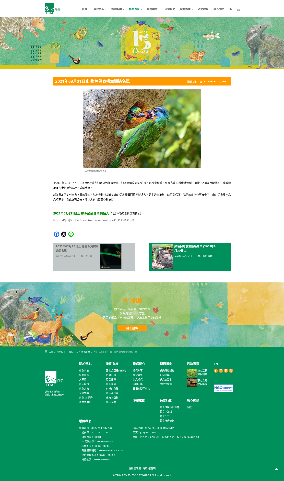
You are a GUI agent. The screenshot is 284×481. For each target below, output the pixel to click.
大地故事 (84, 393)
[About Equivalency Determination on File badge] (223, 388)
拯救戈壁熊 (166, 384)
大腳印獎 (138, 384)
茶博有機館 (112, 388)
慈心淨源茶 (112, 393)
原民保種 (111, 379)
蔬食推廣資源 (167, 420)
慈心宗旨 (84, 370)
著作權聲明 (149, 468)
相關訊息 (84, 375)
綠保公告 (73, 351)
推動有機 (117, 9)
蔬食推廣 (185, 9)
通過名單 (85, 351)
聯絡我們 (85, 421)
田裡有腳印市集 (141, 388)
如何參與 (165, 375)
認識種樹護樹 (167, 370)
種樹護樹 (152, 9)
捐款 (189, 407)
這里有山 (111, 375)
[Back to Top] (276, 469)
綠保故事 (138, 370)
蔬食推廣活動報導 (169, 407)
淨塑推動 (170, 9)
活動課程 (203, 9)
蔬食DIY (164, 416)
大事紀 (82, 379)
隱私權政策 (135, 468)
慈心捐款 (218, 9)
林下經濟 (111, 384)
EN (230, 9)
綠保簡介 (139, 364)
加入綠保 (138, 379)
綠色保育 (134, 9)
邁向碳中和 (85, 402)
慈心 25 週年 (86, 397)
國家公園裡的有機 (116, 370)
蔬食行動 (166, 400)
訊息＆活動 (166, 379)
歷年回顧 (111, 402)
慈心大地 (84, 388)
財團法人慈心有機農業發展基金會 (54, 380)
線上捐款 (132, 328)
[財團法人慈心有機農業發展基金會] (52, 8)
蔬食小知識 (166, 411)
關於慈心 (99, 9)
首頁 (84, 9)
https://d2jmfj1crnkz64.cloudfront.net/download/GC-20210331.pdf (93, 220)
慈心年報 (84, 384)
